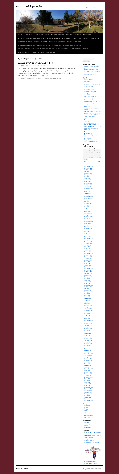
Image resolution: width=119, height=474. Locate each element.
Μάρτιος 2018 (87, 283)
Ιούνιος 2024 (87, 190)
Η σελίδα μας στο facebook (81, 38)
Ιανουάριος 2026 (88, 168)
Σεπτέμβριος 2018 (88, 276)
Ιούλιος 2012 (87, 378)
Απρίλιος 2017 (87, 298)
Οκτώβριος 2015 (88, 327)
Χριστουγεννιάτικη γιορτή (91, 69)
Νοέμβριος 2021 (88, 226)
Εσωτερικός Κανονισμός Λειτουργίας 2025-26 (46, 38)
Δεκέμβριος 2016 (88, 305)
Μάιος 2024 (87, 191)
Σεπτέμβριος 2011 (88, 394)
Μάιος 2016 (87, 315)
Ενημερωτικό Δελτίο (89, 440)
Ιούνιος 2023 (87, 206)
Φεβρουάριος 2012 (88, 387)
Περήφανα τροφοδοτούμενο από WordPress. (93, 468)
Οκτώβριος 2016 (88, 308)
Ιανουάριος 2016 (88, 322)
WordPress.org (87, 427)
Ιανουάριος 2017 (88, 303)
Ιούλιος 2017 (87, 293)
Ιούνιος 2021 (87, 231)
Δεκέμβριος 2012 (88, 372)
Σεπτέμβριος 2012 (88, 377)
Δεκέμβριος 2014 (88, 338)
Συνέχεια (44, 75)
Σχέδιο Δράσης (66, 38)
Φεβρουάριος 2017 (88, 302)
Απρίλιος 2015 (87, 333)
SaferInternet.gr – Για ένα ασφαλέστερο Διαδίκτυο (92, 436)
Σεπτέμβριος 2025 (88, 175)
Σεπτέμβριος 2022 (88, 216)
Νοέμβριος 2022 (88, 215)
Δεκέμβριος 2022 (88, 213)
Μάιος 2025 (87, 178)
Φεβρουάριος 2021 (88, 238)
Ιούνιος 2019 (87, 261)
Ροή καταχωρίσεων (89, 424)
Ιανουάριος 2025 (88, 183)
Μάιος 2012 (87, 382)
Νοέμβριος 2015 (88, 325)
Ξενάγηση (86, 119)
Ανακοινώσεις (32, 78)
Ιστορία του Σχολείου (89, 99)
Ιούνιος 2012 (87, 380)
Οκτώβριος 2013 (88, 358)
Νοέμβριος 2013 (88, 357)
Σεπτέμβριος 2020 (88, 245)
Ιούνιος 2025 (87, 176)
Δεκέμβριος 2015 (88, 323)
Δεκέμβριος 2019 (88, 255)
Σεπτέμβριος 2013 (88, 360)
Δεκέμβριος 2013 (88, 355)
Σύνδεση (86, 422)
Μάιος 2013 (87, 363)
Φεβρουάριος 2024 (88, 196)
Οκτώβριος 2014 (88, 342)
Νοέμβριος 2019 (88, 256)
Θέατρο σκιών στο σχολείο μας (92, 71)
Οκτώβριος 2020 (88, 243)
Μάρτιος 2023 (87, 211)
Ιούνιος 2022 (87, 218)
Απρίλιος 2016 (87, 317)
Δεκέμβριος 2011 (88, 390)
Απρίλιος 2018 (87, 282)
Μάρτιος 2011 (87, 399)
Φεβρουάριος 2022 (88, 221)
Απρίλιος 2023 (87, 210)
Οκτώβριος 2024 (88, 186)
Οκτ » (99, 161)
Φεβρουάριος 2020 (88, 253)
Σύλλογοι (86, 414)
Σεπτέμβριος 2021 (88, 228)
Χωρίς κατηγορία (88, 417)
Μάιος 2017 (87, 297)
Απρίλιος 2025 (87, 180)
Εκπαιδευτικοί (95, 38)
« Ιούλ (84, 161)
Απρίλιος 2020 (87, 250)
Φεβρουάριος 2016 (88, 320)
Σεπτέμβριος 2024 (88, 188)
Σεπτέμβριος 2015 (88, 328)
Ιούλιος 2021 (87, 230)
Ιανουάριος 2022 (88, 223)
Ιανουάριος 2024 (88, 198)
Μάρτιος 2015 (87, 335)
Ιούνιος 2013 (87, 362)
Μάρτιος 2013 (87, 367)
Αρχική (20, 34)
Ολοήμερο (86, 121)
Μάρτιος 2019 (87, 266)
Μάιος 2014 (87, 348)
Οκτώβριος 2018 (88, 275)
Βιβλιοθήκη (87, 81)
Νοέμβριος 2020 (88, 241)
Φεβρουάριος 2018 (88, 285)
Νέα (43, 78)
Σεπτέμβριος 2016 (88, 310)
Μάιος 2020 (87, 248)
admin (43, 65)
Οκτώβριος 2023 (88, 203)
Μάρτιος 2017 (87, 300)
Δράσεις (38, 78)
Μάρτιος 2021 (87, 236)
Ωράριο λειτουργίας (89, 140)
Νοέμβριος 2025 (88, 171)
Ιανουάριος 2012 (88, 388)
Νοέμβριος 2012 (88, 373)
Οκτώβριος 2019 (88, 258)
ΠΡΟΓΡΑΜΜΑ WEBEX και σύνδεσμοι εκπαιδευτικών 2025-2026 (36, 52)
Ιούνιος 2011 (87, 395)
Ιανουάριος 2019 (88, 270)
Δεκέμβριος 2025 (88, 170)
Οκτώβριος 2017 (88, 290)
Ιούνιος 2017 (87, 295)
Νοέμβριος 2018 (88, 273)
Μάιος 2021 (87, 233)
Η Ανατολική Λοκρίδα (57, 34)
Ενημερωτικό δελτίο (89, 439)
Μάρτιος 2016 (87, 318)
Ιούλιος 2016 (87, 312)
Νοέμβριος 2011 (88, 392)
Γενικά (86, 407)
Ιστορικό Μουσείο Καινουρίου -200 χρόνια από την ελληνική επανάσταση (39, 45)
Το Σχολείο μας (28, 34)
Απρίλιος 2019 (87, 265)
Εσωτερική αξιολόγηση (25, 38)
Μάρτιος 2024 (87, 195)
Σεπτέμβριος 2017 (88, 292)
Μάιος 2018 (87, 280)
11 (92, 153)
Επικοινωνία (87, 34)
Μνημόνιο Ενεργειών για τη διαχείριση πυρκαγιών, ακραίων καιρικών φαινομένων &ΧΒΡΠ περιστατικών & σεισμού (53, 48)
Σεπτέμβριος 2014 (88, 343)
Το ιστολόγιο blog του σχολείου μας (73, 45)
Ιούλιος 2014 (87, 345)
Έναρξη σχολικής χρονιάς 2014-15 (35, 62)
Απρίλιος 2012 (87, 383)
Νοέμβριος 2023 (88, 201)
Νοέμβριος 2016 (88, 307)
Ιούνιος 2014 (87, 347)
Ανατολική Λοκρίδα (89, 79)
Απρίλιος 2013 (87, 365)
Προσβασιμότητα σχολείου (91, 128)
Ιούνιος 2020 (87, 246)
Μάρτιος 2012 (87, 385)
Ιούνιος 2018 (87, 278)
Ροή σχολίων (87, 425)
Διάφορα (86, 409)
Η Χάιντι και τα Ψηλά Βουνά (91, 73)
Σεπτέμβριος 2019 (88, 260)
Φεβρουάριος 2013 (88, 368)
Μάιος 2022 (87, 220)
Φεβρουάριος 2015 (88, 337)
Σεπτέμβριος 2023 (88, 205)
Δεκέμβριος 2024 (88, 185)
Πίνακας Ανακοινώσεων (42, 34)
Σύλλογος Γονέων (88, 129)
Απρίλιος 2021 (87, 235)
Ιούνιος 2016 (87, 313)
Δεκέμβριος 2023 (88, 200)
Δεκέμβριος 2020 (88, 240)
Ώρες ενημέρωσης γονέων (73, 34)
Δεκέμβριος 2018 (88, 271)
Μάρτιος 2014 (87, 352)
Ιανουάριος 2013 (88, 370)
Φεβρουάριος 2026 (88, 166)
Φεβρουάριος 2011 (88, 400)
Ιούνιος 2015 (87, 330)
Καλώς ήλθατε (88, 106)
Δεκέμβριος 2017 (88, 287)
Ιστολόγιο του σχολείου (74, 41)
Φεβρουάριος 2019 (88, 268)
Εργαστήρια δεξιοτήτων (25, 41)
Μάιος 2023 (87, 208)
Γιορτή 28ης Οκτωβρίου (90, 74)
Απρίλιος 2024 (87, 193)
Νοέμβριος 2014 (88, 340)
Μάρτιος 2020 (87, 251)
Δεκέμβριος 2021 (88, 225)
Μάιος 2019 (87, 263)
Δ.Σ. (87, 131)
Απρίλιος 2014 (87, 350)
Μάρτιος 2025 (87, 181)
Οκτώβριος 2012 (88, 375)
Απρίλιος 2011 (87, 397)
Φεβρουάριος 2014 (88, 353)
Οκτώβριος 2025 (88, 173)
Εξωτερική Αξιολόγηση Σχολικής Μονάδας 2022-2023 (49, 41)
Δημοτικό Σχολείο (29, 6)
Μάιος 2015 (87, 332)
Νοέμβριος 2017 (88, 288)
